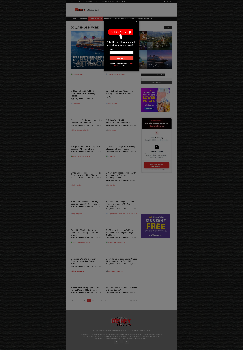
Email (111, 49)
